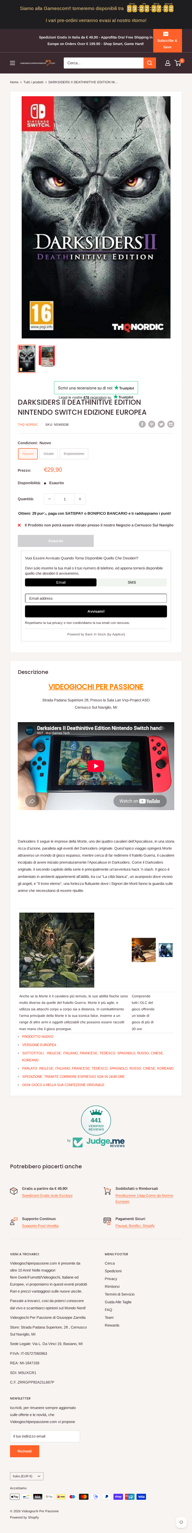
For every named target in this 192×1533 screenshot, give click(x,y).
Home (14, 82)
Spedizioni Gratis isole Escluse (47, 1195)
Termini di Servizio (119, 1294)
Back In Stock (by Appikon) (105, 634)
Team (109, 1317)
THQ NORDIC (28, 424)
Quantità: (26, 499)
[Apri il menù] (12, 63)
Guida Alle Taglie (118, 1302)
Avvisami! (96, 611)
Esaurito (55, 541)
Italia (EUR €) (22, 1476)
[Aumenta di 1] (80, 499)
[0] (178, 63)
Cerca (110, 1263)
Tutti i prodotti (34, 82)
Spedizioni (113, 1271)
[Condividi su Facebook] (142, 424)
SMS (132, 582)
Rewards (112, 1325)
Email (61, 582)
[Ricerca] (150, 62)
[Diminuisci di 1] (49, 499)
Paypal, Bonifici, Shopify (135, 1226)
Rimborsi (112, 1286)
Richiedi (25, 1451)
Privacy (111, 1279)
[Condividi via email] (170, 424)
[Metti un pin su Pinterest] (151, 424)
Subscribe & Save (167, 43)
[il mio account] (167, 63)
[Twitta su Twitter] (161, 424)
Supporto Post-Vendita (40, 1226)
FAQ (108, 1310)
